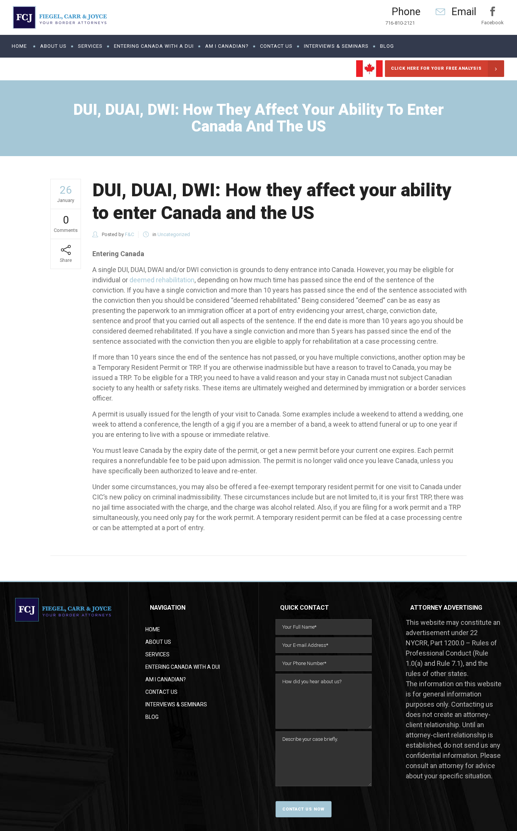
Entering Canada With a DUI (182, 667)
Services (157, 654)
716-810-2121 (400, 23)
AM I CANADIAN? (165, 679)
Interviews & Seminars (176, 704)
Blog (152, 717)
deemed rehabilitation (162, 280)
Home (152, 629)
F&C (129, 234)
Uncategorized (173, 234)
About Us (158, 642)
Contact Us (161, 692)
